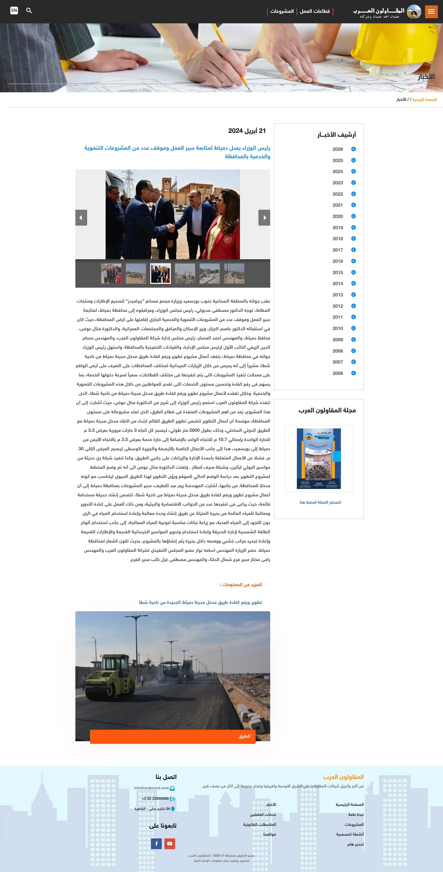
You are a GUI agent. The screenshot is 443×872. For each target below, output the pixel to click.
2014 (338, 284)
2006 (338, 374)
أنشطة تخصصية (350, 834)
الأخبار (271, 805)
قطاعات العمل (315, 11)
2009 (338, 340)
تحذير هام (355, 844)
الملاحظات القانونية (259, 825)
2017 (338, 250)
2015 (338, 273)
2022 (338, 194)
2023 (338, 183)
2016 (338, 262)
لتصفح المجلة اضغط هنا (320, 502)
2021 (338, 205)
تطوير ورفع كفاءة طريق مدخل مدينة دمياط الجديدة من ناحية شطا (200, 603)
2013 (338, 295)
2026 (338, 150)
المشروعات (282, 11)
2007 (338, 362)
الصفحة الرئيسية (424, 100)
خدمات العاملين (263, 815)
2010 (338, 329)
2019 (338, 228)
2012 (338, 306)
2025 (338, 161)
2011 (338, 317)
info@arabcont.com (151, 788)
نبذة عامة (356, 815)
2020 (338, 217)
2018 (338, 239)
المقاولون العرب (343, 777)
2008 (338, 351)
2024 (338, 172)
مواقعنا (269, 834)
